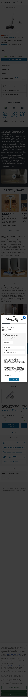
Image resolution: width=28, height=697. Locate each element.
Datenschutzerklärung (8, 371)
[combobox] (8, 342)
